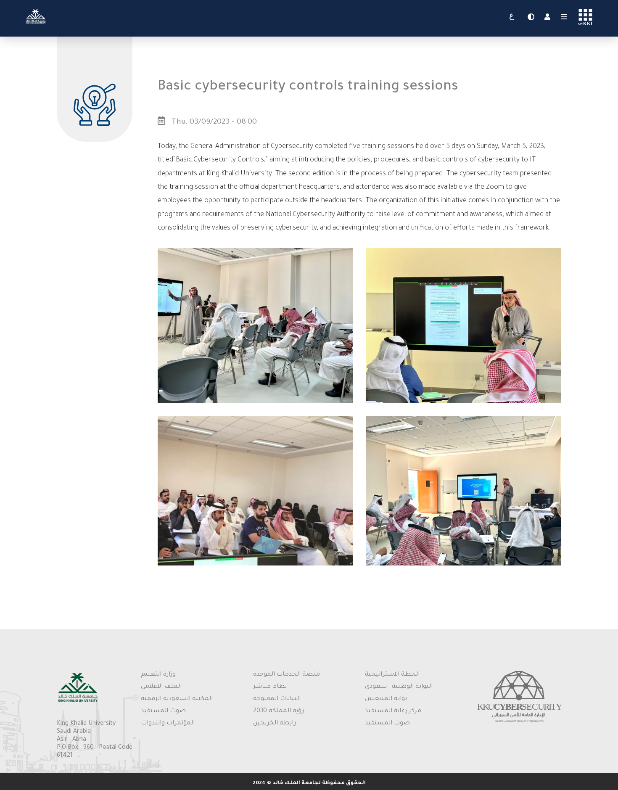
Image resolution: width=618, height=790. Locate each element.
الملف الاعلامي (161, 687)
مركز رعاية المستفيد (393, 711)
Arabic (511, 17)
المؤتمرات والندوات (168, 723)
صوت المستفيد (163, 711)
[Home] (35, 24)
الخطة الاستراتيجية (392, 674)
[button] (255, 402)
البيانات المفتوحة (277, 699)
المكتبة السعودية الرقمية (177, 699)
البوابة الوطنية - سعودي (399, 687)
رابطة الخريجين (274, 723)
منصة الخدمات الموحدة (286, 674)
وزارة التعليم (158, 674)
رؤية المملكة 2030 (278, 711)
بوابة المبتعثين (386, 699)
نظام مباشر (270, 687)
